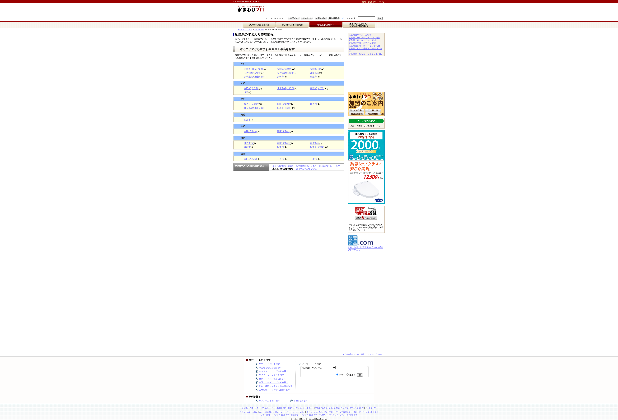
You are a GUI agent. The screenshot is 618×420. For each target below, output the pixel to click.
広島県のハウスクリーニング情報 (364, 37)
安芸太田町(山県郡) (254, 69)
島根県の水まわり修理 (306, 166)
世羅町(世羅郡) (284, 107)
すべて (342, 375)
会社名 (352, 375)
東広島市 (314, 143)
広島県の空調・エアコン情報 (362, 43)
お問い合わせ (367, 2)
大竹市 (280, 76)
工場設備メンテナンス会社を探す (274, 390)
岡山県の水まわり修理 (329, 166)
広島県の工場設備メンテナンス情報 (365, 54)
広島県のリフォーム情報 (360, 35)
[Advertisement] (303, 10)
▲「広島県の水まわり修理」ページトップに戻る (362, 354)
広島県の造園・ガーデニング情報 (364, 46)
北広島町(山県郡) (286, 88)
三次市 (313, 159)
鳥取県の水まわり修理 (282, 166)
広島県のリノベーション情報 (362, 40)
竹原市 (247, 119)
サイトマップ (379, 2)
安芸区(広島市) (284, 69)
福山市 (247, 147)
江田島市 (314, 73)
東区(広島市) (283, 143)
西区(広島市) (283, 131)
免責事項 (291, 408)
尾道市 (313, 76)
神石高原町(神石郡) (254, 107)
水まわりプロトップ (245, 29)
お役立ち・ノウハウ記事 (328, 415)
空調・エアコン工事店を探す (272, 378)
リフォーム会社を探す (269, 364)
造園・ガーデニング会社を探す (273, 382)
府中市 (280, 147)
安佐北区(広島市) (252, 73)
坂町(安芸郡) (283, 104)
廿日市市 (248, 143)
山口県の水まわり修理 (306, 168)
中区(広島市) (250, 131)
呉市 (246, 92)
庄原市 (313, 104)
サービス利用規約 (279, 408)
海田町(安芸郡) (251, 88)
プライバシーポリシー (305, 408)
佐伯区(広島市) (251, 104)
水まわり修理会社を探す (270, 368)
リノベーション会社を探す (271, 375)
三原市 (280, 159)
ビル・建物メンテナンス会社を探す (275, 386)
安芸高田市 (315, 69)
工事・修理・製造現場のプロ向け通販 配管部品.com (365, 248)
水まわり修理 (259, 29)
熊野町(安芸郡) (317, 88)
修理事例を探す (301, 401)
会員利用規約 (334, 408)
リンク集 (344, 408)
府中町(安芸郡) (317, 147)
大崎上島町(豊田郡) (254, 76)
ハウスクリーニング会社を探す (273, 371)
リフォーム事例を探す (269, 401)
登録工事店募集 (321, 408)
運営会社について (357, 408)
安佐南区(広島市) (286, 73)
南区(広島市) (250, 159)
